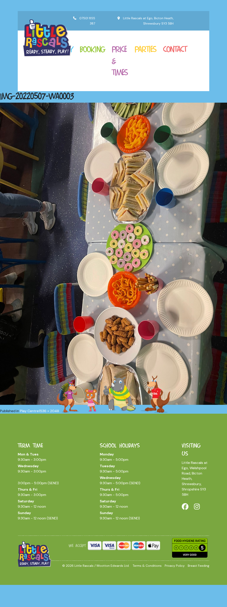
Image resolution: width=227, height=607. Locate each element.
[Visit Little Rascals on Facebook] (185, 506)
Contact (174, 49)
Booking (92, 49)
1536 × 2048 (49, 411)
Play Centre (29, 411)
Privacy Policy (175, 566)
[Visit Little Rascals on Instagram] (197, 506)
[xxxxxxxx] (47, 37)
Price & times (120, 61)
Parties (145, 49)
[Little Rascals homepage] (34, 553)
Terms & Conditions (147, 566)
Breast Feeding (198, 566)
